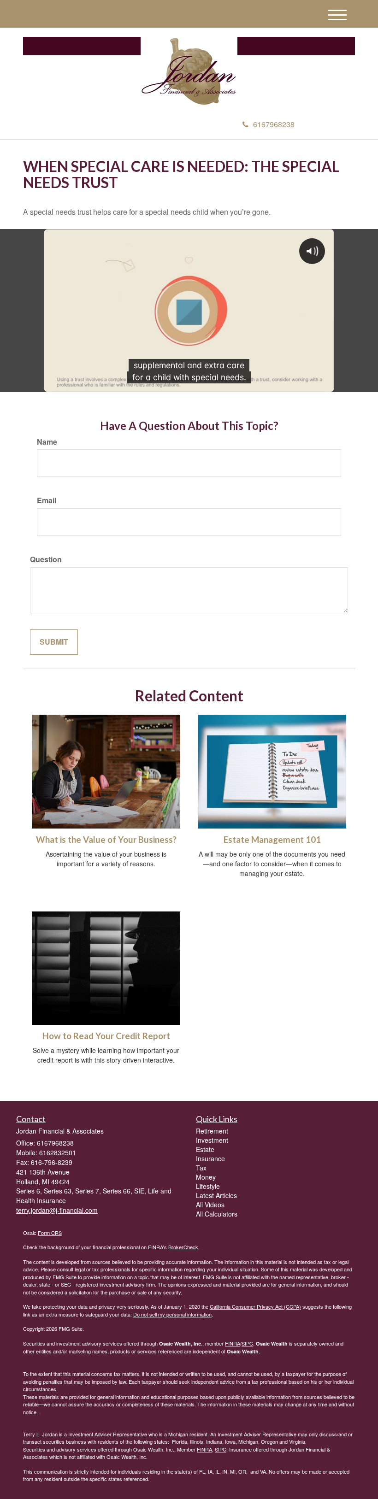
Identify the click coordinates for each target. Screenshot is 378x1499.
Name (47, 442)
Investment (212, 1140)
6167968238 (274, 124)
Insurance (210, 1158)
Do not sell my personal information (172, 1314)
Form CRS (50, 1232)
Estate (205, 1149)
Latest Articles (216, 1195)
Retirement (212, 1130)
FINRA (232, 1343)
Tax (201, 1167)
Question (46, 559)
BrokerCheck (183, 1247)
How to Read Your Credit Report (106, 1036)
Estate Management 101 (272, 840)
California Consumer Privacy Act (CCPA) (255, 1306)
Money (206, 1177)
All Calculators (216, 1213)
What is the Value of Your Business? (106, 840)
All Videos (210, 1204)
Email (46, 500)
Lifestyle (208, 1186)
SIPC (247, 1343)
